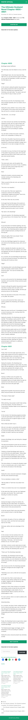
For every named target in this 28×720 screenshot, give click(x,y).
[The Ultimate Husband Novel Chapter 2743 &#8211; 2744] (19, 677)
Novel (4, 701)
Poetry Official (7, 2)
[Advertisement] (14, 47)
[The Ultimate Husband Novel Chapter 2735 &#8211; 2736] (7, 691)
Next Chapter (14, 641)
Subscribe (22, 652)
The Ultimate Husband (8, 703)
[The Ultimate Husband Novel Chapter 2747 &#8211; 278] (7, 677)
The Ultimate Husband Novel (14, 705)
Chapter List (14, 24)
